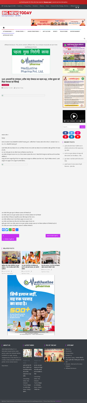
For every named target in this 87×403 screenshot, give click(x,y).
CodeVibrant (58, 401)
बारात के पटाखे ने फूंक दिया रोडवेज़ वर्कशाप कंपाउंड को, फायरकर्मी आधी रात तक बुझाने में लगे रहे (53, 235)
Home (47, 6)
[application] (74, 116)
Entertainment (75, 31)
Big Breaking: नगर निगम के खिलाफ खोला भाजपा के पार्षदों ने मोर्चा (51, 266)
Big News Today (19, 88)
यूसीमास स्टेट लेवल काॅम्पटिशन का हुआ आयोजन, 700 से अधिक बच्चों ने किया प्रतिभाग (10, 267)
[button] (74, 116)
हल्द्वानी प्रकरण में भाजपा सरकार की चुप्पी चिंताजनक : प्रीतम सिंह (73, 165)
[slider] (72, 121)
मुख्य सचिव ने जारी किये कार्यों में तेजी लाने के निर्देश (74, 160)
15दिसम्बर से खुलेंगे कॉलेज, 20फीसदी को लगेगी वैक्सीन (10, 239)
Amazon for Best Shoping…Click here (59, 6)
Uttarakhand (7, 31)
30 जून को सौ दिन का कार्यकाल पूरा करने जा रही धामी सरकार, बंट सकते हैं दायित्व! (30, 267)
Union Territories (33, 31)
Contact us (19, 6)
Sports (55, 31)
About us (42, 6)
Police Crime (63, 31)
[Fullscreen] (83, 121)
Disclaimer (35, 6)
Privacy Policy (27, 6)
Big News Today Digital (7, 273)
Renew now (47, 2)
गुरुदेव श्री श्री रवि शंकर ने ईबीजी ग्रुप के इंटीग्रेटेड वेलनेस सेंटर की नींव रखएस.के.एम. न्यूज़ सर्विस (74, 148)
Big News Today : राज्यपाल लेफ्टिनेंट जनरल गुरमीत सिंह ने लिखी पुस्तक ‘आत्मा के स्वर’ (75, 360)
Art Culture (46, 31)
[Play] (65, 121)
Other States (20, 31)
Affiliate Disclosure (75, 6)
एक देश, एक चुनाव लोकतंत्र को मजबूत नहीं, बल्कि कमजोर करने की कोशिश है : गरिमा (74, 154)
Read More (5, 365)
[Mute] (80, 121)
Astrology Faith (8, 35)
